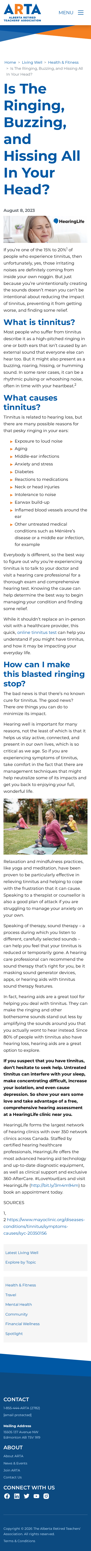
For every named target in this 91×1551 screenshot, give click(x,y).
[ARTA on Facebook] (7, 1496)
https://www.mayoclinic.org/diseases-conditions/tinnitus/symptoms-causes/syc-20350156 (44, 1226)
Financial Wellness (22, 1324)
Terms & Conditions (19, 1541)
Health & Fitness (63, 62)
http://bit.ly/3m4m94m (54, 1185)
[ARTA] (22, 12)
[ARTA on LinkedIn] (16, 1496)
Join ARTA (12, 1470)
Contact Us (13, 1477)
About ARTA (13, 1456)
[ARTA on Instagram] (46, 1496)
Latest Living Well (21, 1253)
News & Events (15, 1463)
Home (10, 62)
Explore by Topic (20, 1262)
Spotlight (14, 1333)
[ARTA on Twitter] (26, 1496)
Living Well (32, 62)
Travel (10, 1295)
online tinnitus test (37, 632)
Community (16, 1314)
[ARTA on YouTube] (36, 1496)
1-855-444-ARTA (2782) (22, 1408)
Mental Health (18, 1304)
